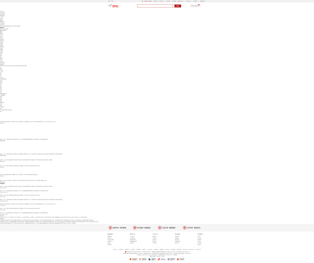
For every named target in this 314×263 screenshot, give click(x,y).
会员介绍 (109, 238)
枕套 (1, 59)
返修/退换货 (177, 241)
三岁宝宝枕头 (11, 217)
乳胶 (1, 89)
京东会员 (168, 1)
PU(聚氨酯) (2, 95)
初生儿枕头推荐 (48, 217)
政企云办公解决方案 (91, 221)
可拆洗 (1, 70)
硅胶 (1, 96)
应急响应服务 (31, 221)
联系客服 (109, 244)
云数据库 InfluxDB (4, 221)
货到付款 (154, 236)
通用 (1, 68)
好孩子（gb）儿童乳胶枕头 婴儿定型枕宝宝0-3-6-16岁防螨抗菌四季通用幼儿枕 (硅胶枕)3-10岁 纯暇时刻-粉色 (24, 139)
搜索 (177, 6)
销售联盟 (162, 249)
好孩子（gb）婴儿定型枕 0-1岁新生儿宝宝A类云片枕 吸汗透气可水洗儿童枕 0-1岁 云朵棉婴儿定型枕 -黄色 (23, 180)
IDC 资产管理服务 (44, 221)
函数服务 (70, 221)
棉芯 (1, 87)
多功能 (1, 51)
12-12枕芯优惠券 (25, 217)
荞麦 (1, 92)
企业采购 (174, 1)
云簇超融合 (74, 221)
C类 (1, 86)
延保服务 (199, 239)
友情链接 (156, 249)
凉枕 (1, 54)
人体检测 (73, 223)
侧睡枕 (1, 49)
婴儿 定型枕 (17, 217)
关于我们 (115, 249)
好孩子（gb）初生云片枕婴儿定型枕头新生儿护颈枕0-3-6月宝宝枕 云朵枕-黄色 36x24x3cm (20, 165)
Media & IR (198, 249)
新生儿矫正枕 (65, 217)
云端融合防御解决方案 (43, 223)
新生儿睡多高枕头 (57, 217)
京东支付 (158, 256)
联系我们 (121, 249)
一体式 (1, 71)
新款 (34, 223)
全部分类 (2, 11)
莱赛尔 (1, 82)
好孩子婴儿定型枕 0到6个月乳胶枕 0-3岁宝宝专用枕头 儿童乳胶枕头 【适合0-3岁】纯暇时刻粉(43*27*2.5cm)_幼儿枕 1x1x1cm (28, 121)
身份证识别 (19, 223)
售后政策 (177, 236)
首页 (1, 26)
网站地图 (81, 221)
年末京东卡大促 (3, 217)
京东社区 (167, 249)
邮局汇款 (154, 241)
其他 (1, 57)
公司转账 (154, 243)
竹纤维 (1, 77)
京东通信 (199, 243)
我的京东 (161, 1)
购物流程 (109, 236)
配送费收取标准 (133, 241)
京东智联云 (37, 221)
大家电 (109, 243)
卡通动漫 (2, 107)
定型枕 (1, 37)
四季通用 (2, 102)
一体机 (1, 17)
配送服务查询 (133, 239)
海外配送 (132, 243)
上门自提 (132, 236)
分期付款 (154, 239)
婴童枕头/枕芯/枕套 (7, 26)
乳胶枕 (1, 33)
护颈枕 (1, 48)
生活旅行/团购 (111, 239)
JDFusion (69, 223)
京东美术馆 (2, 23)
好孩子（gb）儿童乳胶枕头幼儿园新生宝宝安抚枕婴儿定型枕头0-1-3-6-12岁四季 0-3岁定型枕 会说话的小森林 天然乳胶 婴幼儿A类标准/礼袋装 (31, 154)
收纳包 (1, 18)
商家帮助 (138, 249)
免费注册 (150, 1)
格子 (1, 108)
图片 (78, 221)
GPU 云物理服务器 (26, 223)
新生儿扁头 (71, 217)
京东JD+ (199, 244)
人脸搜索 (26, 221)
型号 (66, 221)
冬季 (1, 99)
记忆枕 (1, 34)
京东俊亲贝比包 (83, 217)
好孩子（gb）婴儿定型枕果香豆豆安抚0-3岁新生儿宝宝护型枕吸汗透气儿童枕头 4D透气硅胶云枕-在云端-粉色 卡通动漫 (26, 159)
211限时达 (132, 238)
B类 (1, 84)
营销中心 (144, 249)
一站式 (36, 223)
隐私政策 (179, 249)
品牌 (32, 223)
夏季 (1, 101)
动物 (1, 105)
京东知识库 (2, 12)
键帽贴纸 (2, 21)
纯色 (1, 104)
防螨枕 (1, 45)
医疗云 (84, 221)
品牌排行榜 (2, 14)
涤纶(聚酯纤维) (3, 79)
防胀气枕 (2, 40)
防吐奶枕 (2, 46)
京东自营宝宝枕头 (39, 217)
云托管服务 (21, 221)
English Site (191, 249)
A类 (1, 83)
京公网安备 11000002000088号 (134, 251)
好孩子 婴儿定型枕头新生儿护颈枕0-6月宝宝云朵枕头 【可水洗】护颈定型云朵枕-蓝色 (19, 174)
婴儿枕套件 (2, 62)
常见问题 (109, 241)
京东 (119, 6)
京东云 (163, 256)
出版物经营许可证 (147, 253)
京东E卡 (199, 241)
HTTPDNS (14, 223)
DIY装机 (199, 238)
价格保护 (177, 238)
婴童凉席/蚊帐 (3, 30)
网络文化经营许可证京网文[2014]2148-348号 (162, 253)
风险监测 (173, 249)
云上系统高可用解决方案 (13, 221)
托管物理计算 (9, 223)
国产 (1, 73)
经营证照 (175, 254)
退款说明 (177, 239)
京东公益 (185, 249)
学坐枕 (1, 43)
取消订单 (177, 243)
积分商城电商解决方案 (57, 223)
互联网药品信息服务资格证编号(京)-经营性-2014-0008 (163, 251)
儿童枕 (1, 61)
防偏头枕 (2, 39)
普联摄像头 (2, 15)
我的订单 (156, 1)
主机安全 (65, 223)
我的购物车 (195, 6)
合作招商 (133, 249)
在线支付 (154, 238)
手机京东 (181, 1)
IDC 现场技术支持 (61, 221)
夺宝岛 (198, 236)
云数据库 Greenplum (52, 221)
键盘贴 (1, 20)
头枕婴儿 (32, 217)
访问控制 (50, 223)
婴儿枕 (1, 58)
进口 (1, 74)
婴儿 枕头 (77, 217)
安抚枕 (1, 42)
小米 (1, 90)
